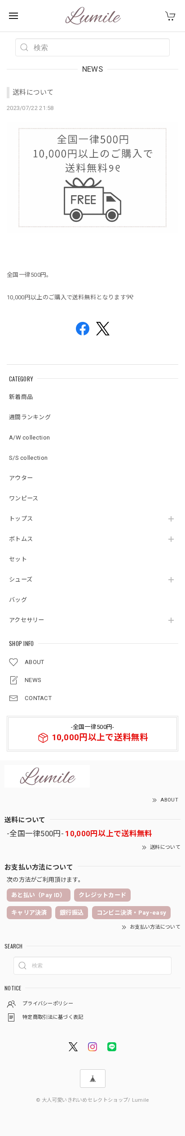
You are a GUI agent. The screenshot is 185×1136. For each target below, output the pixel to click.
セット (18, 559)
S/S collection (28, 457)
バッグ (18, 599)
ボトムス (21, 539)
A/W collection (29, 437)
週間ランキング (30, 417)
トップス (21, 518)
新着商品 (21, 397)
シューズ (20, 579)
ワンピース (24, 498)
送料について (33, 92)
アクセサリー (26, 620)
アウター (21, 478)
